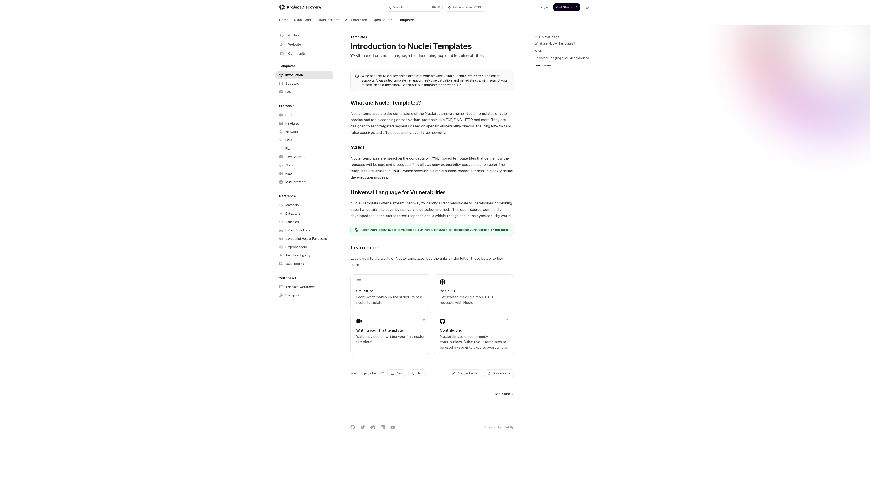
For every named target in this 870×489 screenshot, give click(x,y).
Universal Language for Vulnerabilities (562, 58)
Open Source (382, 20)
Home (283, 20)
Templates (406, 20)
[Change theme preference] (587, 7)
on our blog (499, 230)
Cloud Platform (328, 20)
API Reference (356, 20)
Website (294, 44)
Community (297, 53)
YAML (539, 51)
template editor (471, 76)
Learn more (543, 65)
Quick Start (302, 20)
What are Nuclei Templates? (555, 43)
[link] (390, 292)
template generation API (443, 85)
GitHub (293, 35)
